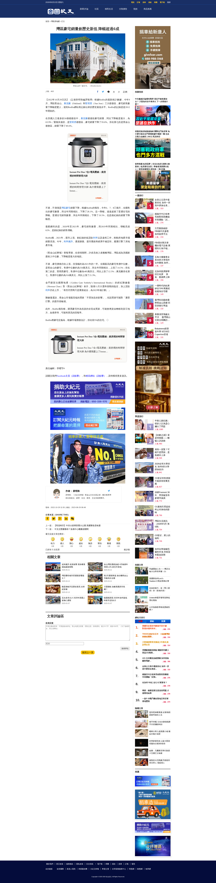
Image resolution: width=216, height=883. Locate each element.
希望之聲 (105, 869)
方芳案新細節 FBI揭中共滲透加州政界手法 (162, 231)
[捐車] (152, 818)
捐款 (150, 2)
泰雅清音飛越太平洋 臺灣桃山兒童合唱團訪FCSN (162, 317)
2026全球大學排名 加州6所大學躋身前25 (162, 467)
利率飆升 (68, 241)
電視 (132, 2)
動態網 (139, 869)
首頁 (47, 21)
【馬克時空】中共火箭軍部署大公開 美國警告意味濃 (77, 525)
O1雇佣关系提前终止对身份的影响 (162, 509)
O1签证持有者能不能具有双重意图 (162, 481)
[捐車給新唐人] (152, 88)
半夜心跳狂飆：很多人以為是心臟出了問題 (162, 424)
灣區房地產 (55, 21)
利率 (95, 238)
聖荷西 (88, 103)
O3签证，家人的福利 (162, 536)
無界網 (148, 869)
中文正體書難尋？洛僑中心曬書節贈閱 (71, 529)
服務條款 (69, 864)
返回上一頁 (87, 652)
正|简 (125, 92)
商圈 (155, 2)
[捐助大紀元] (152, 832)
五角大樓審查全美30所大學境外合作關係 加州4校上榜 (162, 260)
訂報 (138, 2)
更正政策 (59, 864)
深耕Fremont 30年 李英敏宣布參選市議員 (162, 495)
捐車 (144, 2)
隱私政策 (79, 864)
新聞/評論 (84, 9)
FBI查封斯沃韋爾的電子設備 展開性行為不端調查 (162, 246)
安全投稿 (89, 864)
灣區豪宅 (65, 208)
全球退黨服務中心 (119, 869)
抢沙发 (127, 550)
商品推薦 (148, 9)
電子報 (162, 2)
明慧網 (131, 869)
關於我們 (49, 864)
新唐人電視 (71, 869)
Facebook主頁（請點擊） (69, 376)
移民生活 (109, 9)
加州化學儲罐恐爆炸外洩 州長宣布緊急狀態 (162, 552)
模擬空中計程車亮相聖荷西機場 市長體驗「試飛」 (162, 217)
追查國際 (60, 869)
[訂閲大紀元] (152, 786)
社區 (97, 9)
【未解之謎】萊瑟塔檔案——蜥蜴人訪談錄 (162, 438)
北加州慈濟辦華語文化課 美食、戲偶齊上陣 (162, 274)
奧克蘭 (67, 103)
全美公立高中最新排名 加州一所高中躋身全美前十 (162, 203)
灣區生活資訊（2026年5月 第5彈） (162, 524)
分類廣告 (123, 9)
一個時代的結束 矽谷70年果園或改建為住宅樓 (162, 288)
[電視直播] (152, 855)
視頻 (135, 9)
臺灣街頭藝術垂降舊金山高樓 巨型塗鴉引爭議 (162, 303)
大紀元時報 (94, 869)
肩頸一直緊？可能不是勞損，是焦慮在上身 (162, 452)
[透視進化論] (152, 412)
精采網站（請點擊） (96, 376)
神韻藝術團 (82, 869)
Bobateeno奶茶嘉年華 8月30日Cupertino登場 (162, 331)
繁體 (168, 2)
